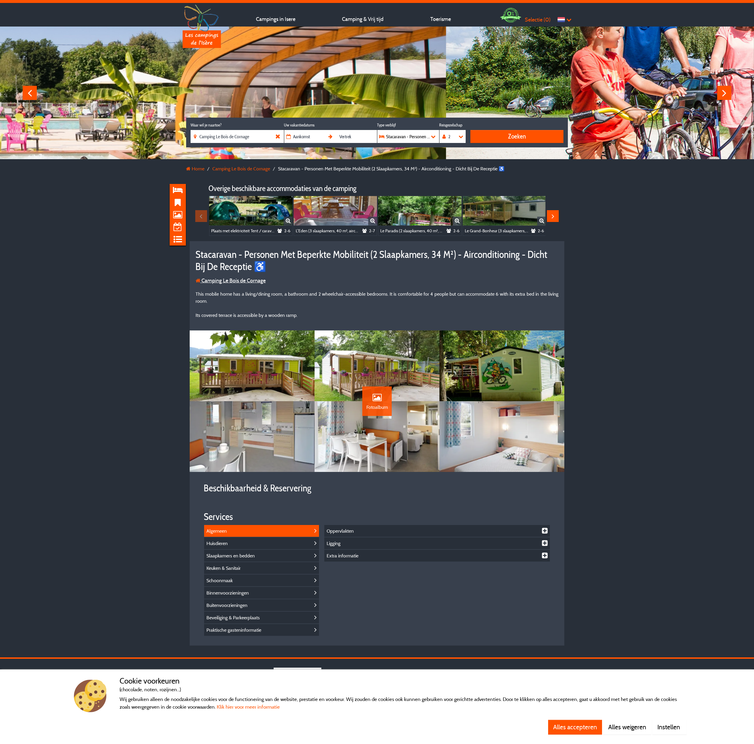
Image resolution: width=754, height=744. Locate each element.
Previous (30, 93)
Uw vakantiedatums (299, 125)
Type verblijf (386, 125)
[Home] (202, 16)
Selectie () (537, 19)
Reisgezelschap (450, 125)
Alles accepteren (575, 727)
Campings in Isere (275, 19)
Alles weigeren (627, 727)
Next (724, 93)
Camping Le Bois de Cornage (233, 280)
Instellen (669, 727)
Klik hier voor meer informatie (248, 707)
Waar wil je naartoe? (206, 125)
